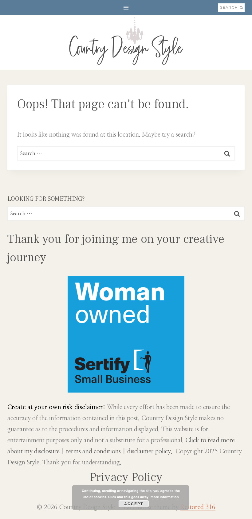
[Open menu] (126, 7)
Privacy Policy (126, 477)
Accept (133, 503)
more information (165, 496)
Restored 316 (197, 507)
